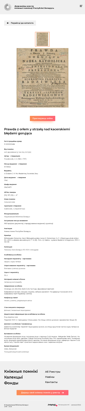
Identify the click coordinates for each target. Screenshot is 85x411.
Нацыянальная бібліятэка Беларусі (17, 217)
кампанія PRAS (76, 404)
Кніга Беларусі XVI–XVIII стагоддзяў (25, 250)
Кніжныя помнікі (21, 371)
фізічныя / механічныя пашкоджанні (17, 310)
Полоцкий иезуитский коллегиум (16, 352)
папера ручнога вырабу (13, 282)
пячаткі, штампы (10, 300)
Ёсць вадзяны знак (11, 317)
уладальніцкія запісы (24, 300)
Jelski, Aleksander (10, 349)
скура (12, 262)
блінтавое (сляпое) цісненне (14, 268)
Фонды (11, 383)
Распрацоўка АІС (63, 404)
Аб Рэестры (52, 371)
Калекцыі (13, 377)
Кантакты (51, 382)
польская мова (9, 202)
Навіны (49, 376)
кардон (7, 262)
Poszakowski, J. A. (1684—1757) (15, 159)
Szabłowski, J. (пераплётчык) (14, 209)
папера (18, 262)
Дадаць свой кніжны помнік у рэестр (40, 392)
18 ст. (6, 275)
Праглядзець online (42, 118)
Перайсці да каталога (22, 23)
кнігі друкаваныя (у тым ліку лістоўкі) (17, 152)
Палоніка (7, 250)
